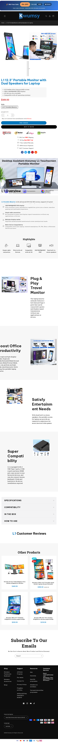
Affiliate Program (20, 673)
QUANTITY (5, 112)
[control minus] (2, 115)
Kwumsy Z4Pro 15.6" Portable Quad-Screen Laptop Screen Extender (43, 583)
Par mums (20, 677)
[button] (4, 16)
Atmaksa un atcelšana (34, 685)
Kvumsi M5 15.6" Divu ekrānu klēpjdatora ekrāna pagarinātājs (43, 618)
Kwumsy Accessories (7, 680)
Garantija (33, 675)
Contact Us (20, 681)
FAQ (31, 672)
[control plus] (12, 115)
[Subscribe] (41, 656)
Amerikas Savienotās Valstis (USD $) (15, 717)
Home (3, 22)
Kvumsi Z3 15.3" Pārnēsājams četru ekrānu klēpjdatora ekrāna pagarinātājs (14, 582)
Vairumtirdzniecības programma (36, 691)
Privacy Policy (22, 684)
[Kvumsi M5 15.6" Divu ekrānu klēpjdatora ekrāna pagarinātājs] (43, 605)
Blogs (6, 685)
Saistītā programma (33, 680)
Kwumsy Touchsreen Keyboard (7, 674)
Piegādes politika (20, 689)
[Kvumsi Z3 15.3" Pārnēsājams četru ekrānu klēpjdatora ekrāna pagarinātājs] (15, 569)
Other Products (29, 552)
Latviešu (8, 726)
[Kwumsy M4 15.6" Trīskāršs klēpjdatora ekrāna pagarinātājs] (15, 605)
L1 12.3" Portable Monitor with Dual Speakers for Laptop (19, 22)
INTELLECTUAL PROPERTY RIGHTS (22, 695)
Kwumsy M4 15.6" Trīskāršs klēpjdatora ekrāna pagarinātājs (15, 618)
